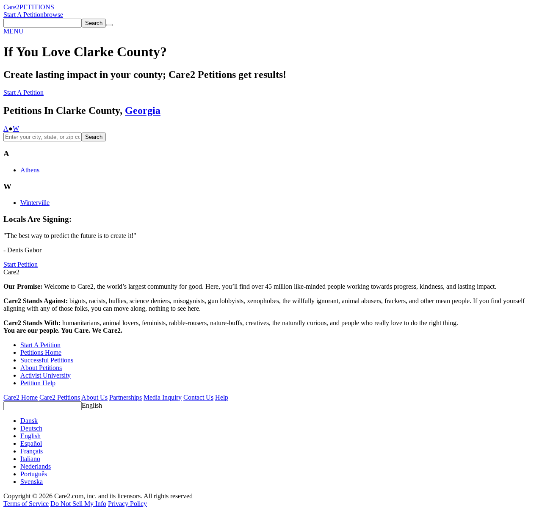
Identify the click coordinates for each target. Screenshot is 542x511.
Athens (29, 170)
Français (31, 451)
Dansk (29, 420)
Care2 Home (20, 397)
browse (53, 14)
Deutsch (31, 428)
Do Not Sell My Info (78, 503)
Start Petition (20, 264)
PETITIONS (36, 7)
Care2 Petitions (59, 397)
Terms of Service (26, 503)
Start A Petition (23, 14)
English (92, 405)
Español (31, 443)
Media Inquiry (163, 397)
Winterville (35, 202)
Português (33, 474)
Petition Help (37, 383)
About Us (94, 397)
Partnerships (125, 397)
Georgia (142, 110)
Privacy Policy (127, 503)
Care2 (11, 7)
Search (93, 137)
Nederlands (35, 466)
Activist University (45, 375)
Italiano (30, 458)
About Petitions (41, 367)
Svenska (31, 481)
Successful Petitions (46, 360)
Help (221, 397)
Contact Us (198, 397)
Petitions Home (40, 352)
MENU (13, 31)
